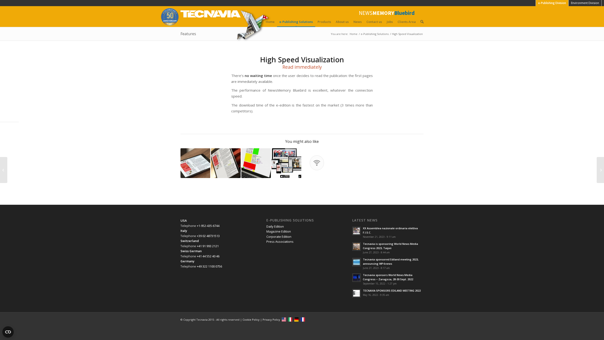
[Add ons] (600, 170)
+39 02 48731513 (208, 236)
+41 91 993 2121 (208, 246)
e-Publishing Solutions (296, 22)
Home (270, 22)
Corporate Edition (278, 236)
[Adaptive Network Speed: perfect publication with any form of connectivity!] (3, 170)
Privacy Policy (271, 319)
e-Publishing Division (552, 3)
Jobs (390, 22)
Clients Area (407, 22)
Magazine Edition (278, 231)
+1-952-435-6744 (208, 226)
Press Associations (280, 241)
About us (342, 22)
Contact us (374, 22)
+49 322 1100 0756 (209, 266)
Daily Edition (275, 226)
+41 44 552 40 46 (208, 256)
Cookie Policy (251, 319)
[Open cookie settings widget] (8, 332)
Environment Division (585, 3)
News (357, 22)
